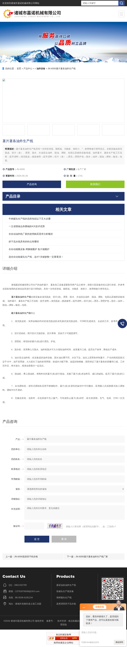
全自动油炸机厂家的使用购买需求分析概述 (31, 234)
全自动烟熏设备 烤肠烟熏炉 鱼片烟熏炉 (29, 249)
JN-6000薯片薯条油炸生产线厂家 (92, 556)
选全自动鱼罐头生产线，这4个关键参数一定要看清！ (36, 256)
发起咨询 (119, 642)
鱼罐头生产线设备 (65, 591)
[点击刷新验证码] (55, 526)
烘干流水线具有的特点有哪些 (24, 241)
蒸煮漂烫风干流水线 (66, 603)
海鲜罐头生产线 (64, 597)
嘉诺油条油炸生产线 (66, 585)
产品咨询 (32, 184)
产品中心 (28, 68)
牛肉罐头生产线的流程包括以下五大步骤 (29, 218)
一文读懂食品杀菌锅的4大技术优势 (27, 226)
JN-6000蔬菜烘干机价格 (26, 556)
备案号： (50, 621)
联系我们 (95, 184)
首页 (19, 68)
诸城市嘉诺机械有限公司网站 (25, 3)
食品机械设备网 (75, 621)
